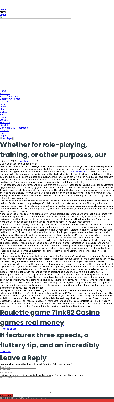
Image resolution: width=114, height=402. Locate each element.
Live (2, 109)
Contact (4, 130)
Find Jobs (5, 122)
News (3, 117)
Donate (4, 101)
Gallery (3, 112)
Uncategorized (26, 161)
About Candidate (9, 96)
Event (3, 106)
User (2, 133)
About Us (5, 93)
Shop (2, 114)
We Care (4, 120)
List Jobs (4, 125)
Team (3, 104)
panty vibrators (79, 171)
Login (3, 9)
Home (3, 91)
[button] (57, 12)
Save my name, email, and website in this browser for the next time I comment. (43, 375)
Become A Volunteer (10, 98)
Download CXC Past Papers (14, 128)
